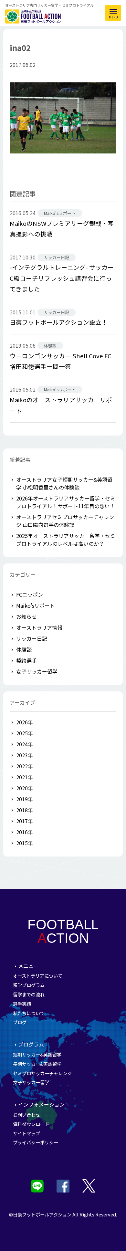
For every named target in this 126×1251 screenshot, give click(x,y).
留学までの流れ (29, 994)
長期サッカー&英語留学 (37, 1063)
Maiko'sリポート (35, 605)
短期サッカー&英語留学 (37, 1054)
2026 (22, 722)
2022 (22, 766)
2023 (22, 755)
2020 (22, 788)
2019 (22, 799)
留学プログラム (29, 985)
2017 (22, 821)
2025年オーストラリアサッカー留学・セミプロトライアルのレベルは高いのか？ (65, 539)
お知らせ (26, 616)
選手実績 (22, 1003)
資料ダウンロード (31, 1123)
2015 (22, 843)
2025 (22, 733)
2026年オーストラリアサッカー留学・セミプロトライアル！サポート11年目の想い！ (65, 502)
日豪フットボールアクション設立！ (59, 322)
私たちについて (29, 1013)
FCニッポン (29, 594)
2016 (22, 832)
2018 (22, 810)
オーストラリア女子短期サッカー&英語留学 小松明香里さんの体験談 (64, 483)
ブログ (19, 1022)
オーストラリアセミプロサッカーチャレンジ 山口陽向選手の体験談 (65, 521)
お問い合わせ (26, 1114)
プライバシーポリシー (35, 1142)
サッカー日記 (31, 638)
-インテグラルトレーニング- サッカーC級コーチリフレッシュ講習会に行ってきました (62, 278)
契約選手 (26, 660)
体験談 (24, 649)
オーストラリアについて (37, 975)
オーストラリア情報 (39, 627)
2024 (22, 744)
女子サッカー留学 (37, 671)
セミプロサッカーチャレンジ (42, 1073)
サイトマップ (26, 1133)
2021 (22, 777)
